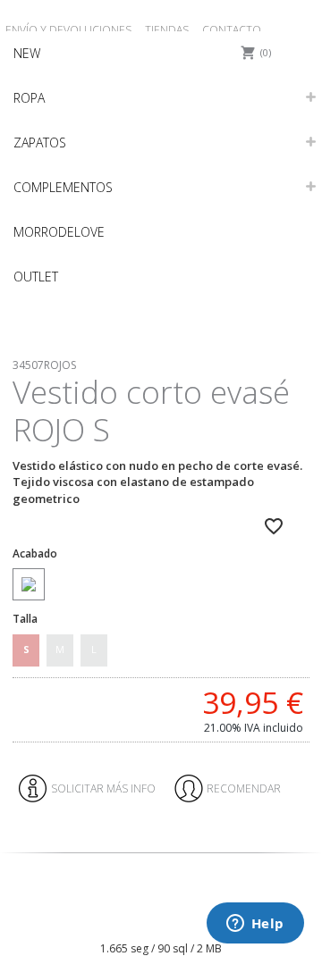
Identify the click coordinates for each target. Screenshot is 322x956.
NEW (26, 53)
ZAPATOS (39, 142)
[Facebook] (142, 920)
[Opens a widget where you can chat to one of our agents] (255, 924)
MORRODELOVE (59, 231)
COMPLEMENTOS (63, 187)
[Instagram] (157, 920)
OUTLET (35, 276)
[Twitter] (171, 920)
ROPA (29, 97)
